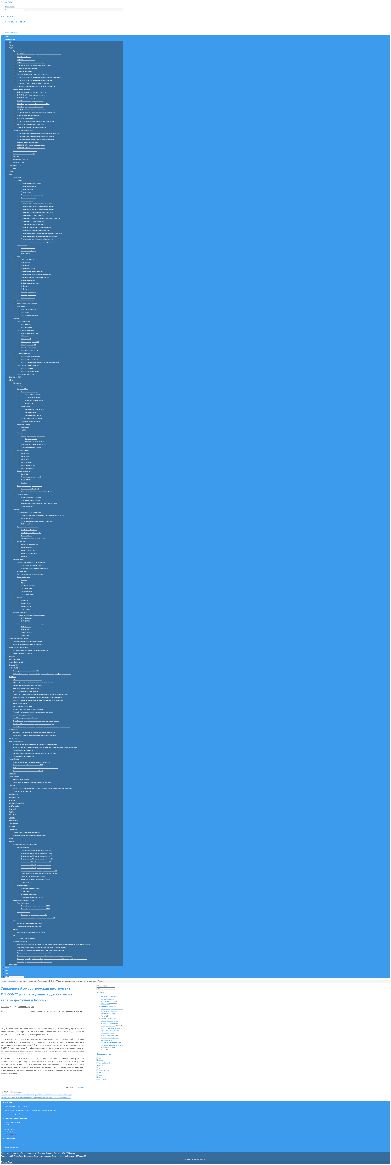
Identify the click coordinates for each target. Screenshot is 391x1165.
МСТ (11, 1092)
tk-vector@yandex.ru (11, 32)
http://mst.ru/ (79, 1087)
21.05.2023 (5, 1007)
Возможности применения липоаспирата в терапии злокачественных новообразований (36, 1098)
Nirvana (195, 1159)
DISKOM (5, 1092)
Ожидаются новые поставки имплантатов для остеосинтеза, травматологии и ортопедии (36, 1095)
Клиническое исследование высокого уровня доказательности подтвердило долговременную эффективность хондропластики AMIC (112, 1042)
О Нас (7, 1124)
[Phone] (4, 2)
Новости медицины (8, 981)
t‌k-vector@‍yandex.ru (16, 1114)
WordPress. (203, 1159)
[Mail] (10, 2)
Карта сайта (10, 7)
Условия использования (13, 1122)
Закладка (17, 1092)
